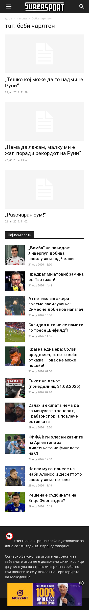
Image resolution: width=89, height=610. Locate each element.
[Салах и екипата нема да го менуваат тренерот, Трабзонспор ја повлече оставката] (15, 412)
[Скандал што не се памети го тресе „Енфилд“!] (15, 332)
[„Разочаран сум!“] (44, 189)
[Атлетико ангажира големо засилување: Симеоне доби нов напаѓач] (15, 305)
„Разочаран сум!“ (25, 215)
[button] (8, 6)
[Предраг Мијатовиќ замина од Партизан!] (15, 281)
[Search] (82, 6)
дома (8, 18)
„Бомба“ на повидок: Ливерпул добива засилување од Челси (51, 253)
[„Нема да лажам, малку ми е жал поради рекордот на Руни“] (44, 121)
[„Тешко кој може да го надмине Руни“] (44, 53)
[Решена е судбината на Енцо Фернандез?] (15, 502)
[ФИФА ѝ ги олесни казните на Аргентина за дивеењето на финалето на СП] (15, 444)
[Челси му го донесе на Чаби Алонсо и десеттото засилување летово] (15, 476)
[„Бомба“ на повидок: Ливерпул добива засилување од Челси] (15, 255)
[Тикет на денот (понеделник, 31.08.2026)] (15, 388)
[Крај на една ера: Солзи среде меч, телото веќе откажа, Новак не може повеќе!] (15, 356)
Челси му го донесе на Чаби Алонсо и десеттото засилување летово (55, 474)
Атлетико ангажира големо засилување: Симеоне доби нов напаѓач (55, 304)
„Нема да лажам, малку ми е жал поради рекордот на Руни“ (43, 150)
